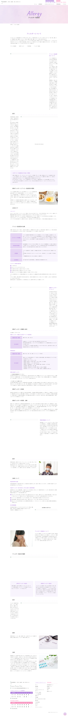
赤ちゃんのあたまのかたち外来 (40, 698)
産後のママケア (49, 691)
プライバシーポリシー (38, 707)
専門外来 (36, 700)
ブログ (36, 705)
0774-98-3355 (61, 2)
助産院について (49, 686)
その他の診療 (37, 702)
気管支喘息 (29, 46)
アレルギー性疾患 (38, 692)
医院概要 (36, 686)
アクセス (64, 4)
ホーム (35, 4)
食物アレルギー (21, 46)
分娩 (47, 689)
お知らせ (36, 703)
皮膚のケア (17, 222)
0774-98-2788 (50, 2)
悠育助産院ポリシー (50, 684)
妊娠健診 (48, 688)
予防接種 (36, 697)
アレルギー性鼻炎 (37, 46)
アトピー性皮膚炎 (13, 46)
